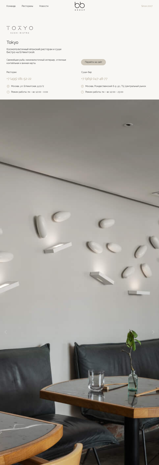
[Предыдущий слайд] (6, 332)
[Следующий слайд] (153, 332)
